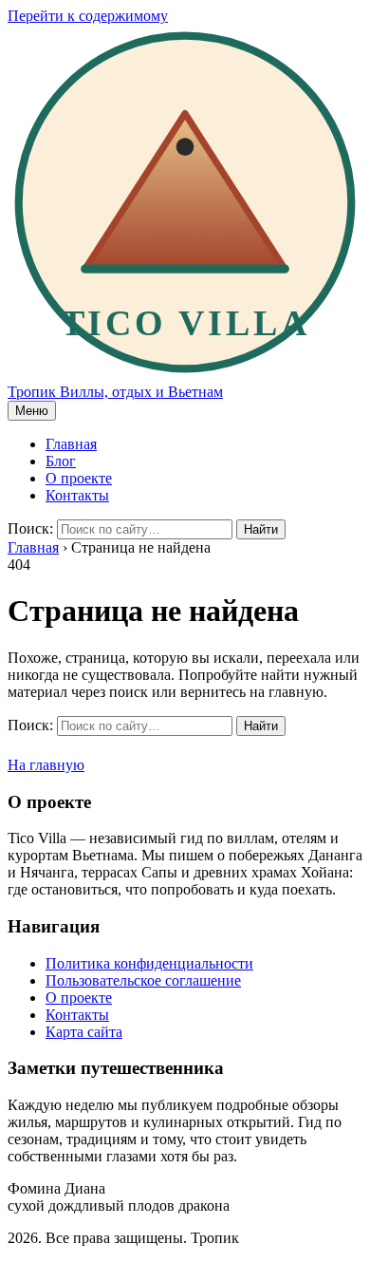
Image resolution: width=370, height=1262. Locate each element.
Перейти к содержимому (88, 16)
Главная (71, 444)
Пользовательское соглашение (143, 980)
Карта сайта (84, 1032)
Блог (61, 461)
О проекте (79, 478)
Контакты (77, 495)
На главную (46, 765)
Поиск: (30, 528)
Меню (31, 411)
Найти (261, 529)
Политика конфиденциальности (149, 963)
